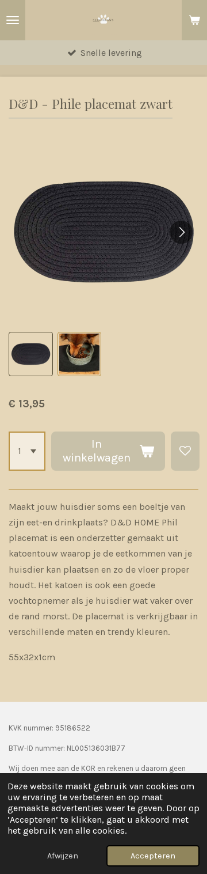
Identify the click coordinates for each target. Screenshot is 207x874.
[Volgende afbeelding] (181, 232)
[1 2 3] (27, 451)
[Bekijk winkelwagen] (194, 20)
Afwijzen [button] (62, 856)
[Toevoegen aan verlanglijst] (185, 451)
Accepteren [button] (153, 856)
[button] (31, 354)
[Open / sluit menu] (12, 20)
